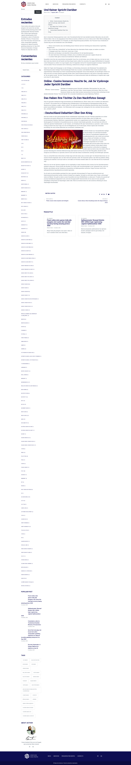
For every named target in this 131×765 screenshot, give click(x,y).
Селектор (35, 695)
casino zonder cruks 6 (26, 306)
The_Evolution (24, 530)
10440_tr (23, 106)
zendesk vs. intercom (26, 570)
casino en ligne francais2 (27, 254)
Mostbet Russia (24, 393)
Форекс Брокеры (25, 585)
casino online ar (25, 291)
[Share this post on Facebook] (99, 194)
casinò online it (24, 295)
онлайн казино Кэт (27, 711)
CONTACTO (80, 756)
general (23, 348)
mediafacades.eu (25, 382)
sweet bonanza (24, 522)
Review (22, 485)
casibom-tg (23, 228)
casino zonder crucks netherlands (29, 298)
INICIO (49, 756)
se (21, 493)
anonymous (24, 176)
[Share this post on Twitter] (102, 194)
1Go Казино (25, 660)
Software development (26, 511)
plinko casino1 (24, 467)
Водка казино (33, 680)
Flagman (23, 330)
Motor (22, 404)
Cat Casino (33, 664)
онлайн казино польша (26, 582)
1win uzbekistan (25, 132)
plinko (22, 463)
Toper (22, 533)
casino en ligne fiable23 (26, 247)
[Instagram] (29, 746)
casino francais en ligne (26, 265)
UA (21, 537)
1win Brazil (23, 117)
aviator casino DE (25, 187)
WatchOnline (24, 567)
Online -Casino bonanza (85, 90)
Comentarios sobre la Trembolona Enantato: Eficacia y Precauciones (34, 622)
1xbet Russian (24, 139)
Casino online (24, 287)
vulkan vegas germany (26, 563)
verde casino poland (26, 552)
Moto (22, 400)
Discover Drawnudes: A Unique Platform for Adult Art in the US (34, 646)
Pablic (22, 452)
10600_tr (23, 110)
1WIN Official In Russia (26, 124)
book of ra (23, 213)
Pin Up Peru (23, 456)
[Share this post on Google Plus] (104, 194)
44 (21, 150)
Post (22, 471)
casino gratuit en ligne (26, 273)
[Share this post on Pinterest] (106, 194)
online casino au (25, 437)
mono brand (24, 389)
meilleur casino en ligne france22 (28, 385)
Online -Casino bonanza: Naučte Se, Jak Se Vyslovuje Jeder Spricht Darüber (58, 22)
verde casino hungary (26, 548)
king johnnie (24, 374)
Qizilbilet (23, 474)
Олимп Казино (26, 695)
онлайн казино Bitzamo (28, 707)
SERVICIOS (56, 756)
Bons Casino (25, 664)
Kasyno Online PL (25, 371)
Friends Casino (26, 668)
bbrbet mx (23, 199)
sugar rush (23, 519)
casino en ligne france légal (27, 258)
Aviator (23, 180)
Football (23, 334)
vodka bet (25, 680)
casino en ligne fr (25, 250)
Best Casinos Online (25, 202)
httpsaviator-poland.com (27, 352)
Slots (22, 500)
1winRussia (23, 136)
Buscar (23, 9)
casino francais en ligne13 (27, 269)
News (22, 419)
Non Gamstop (24, 422)
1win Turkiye (24, 128)
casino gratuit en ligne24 (27, 280)
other (22, 448)
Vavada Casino (36, 676)
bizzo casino (24, 206)
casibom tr (23, 224)
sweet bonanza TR (25, 526)
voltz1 (22, 556)
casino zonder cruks (26, 302)
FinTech (23, 326)
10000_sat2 (23, 91)
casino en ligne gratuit (26, 261)
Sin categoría (61, 12)
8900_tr (22, 158)
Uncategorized (24, 541)
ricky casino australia (26, 489)
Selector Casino (26, 676)
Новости (23, 578)
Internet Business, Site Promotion (29, 359)
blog (22, 210)
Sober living (24, 508)
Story (22, 515)
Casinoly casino (24, 310)
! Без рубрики (24, 80)
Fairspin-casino (24, 322)
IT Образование (24, 363)
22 (21, 147)
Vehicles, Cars (24, 545)
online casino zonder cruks (27, 441)
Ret (22, 482)
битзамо (34, 699)
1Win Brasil (23, 113)
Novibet (23, 434)
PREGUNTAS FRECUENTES (68, 756)
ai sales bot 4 (24, 173)
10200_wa (23, 102)
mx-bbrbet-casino (25, 408)
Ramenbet (23, 478)
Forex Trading (24, 337)
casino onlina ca (25, 284)
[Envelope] (33, 746)
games (22, 345)
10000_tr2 (23, 99)
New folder (23, 411)
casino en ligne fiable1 (26, 243)
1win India (23, 121)
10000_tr (23, 95)
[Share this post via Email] (109, 194)
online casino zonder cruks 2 (28, 445)
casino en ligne (24, 236)
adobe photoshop (25, 165)
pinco (22, 459)
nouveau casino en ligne (26, 426)
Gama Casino (24, 341)
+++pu (22, 84)
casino (22, 232)
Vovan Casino (24, 559)
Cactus (22, 221)
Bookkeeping (24, 217)
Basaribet (23, 195)
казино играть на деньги (28, 703)
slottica (23, 504)
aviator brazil (24, 184)
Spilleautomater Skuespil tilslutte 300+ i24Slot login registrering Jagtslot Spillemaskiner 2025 (92, 222)
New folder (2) (24, 415)
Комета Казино (24, 574)
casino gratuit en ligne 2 (26, 276)
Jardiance (23, 367)
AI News (22, 169)
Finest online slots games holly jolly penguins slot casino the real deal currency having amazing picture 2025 (59, 223)
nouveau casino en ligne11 (27, 430)
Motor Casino (36, 672)
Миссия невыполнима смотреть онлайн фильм (30, 690)
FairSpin (23, 319)
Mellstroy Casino (26, 672)
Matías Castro (47, 12)
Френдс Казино (26, 699)
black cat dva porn (35, 660)
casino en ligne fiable (26, 239)
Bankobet (23, 191)
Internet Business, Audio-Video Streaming (30, 356)
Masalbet (23, 378)
